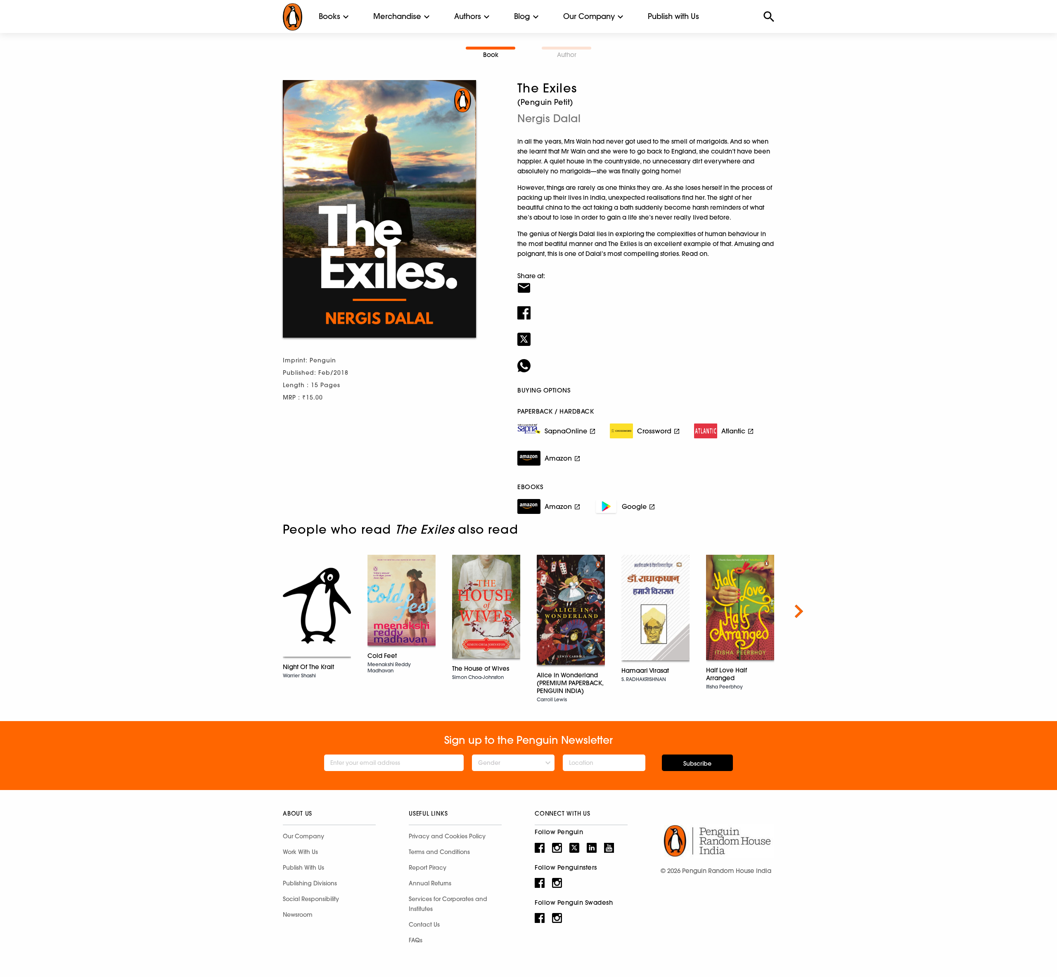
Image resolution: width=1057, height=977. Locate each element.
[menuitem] (329, 16)
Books (329, 16)
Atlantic (733, 431)
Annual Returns (430, 883)
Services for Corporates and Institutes (448, 904)
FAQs (415, 940)
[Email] (645, 282)
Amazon (558, 458)
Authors (467, 16)
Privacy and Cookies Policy (447, 836)
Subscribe (697, 763)
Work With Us (300, 852)
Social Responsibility (311, 899)
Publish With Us (303, 867)
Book (490, 55)
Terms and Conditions (439, 852)
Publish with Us (673, 16)
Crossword (654, 431)
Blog (522, 16)
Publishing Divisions (310, 883)
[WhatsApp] (645, 360)
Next (799, 611)
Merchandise (397, 16)
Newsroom (298, 914)
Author (566, 55)
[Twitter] (645, 334)
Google (634, 506)
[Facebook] (645, 307)
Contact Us (424, 924)
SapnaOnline (566, 431)
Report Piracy (427, 867)
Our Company (589, 16)
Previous (258, 611)
